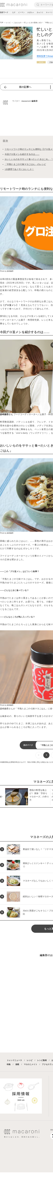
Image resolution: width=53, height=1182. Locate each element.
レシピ (29, 1060)
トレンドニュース (14, 1060)
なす (13, 12)
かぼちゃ (30, 12)
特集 (9, 1064)
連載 (17, 1064)
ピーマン (21, 12)
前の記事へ (25, 87)
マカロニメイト (30, 1064)
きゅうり (40, 12)
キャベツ (49, 12)
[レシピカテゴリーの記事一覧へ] (41, 62)
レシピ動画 (42, 1060)
